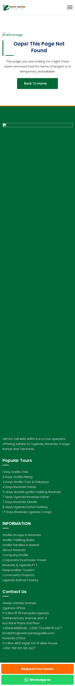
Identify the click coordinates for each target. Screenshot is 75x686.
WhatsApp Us (40, 680)
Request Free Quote (37, 669)
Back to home (36, 83)
